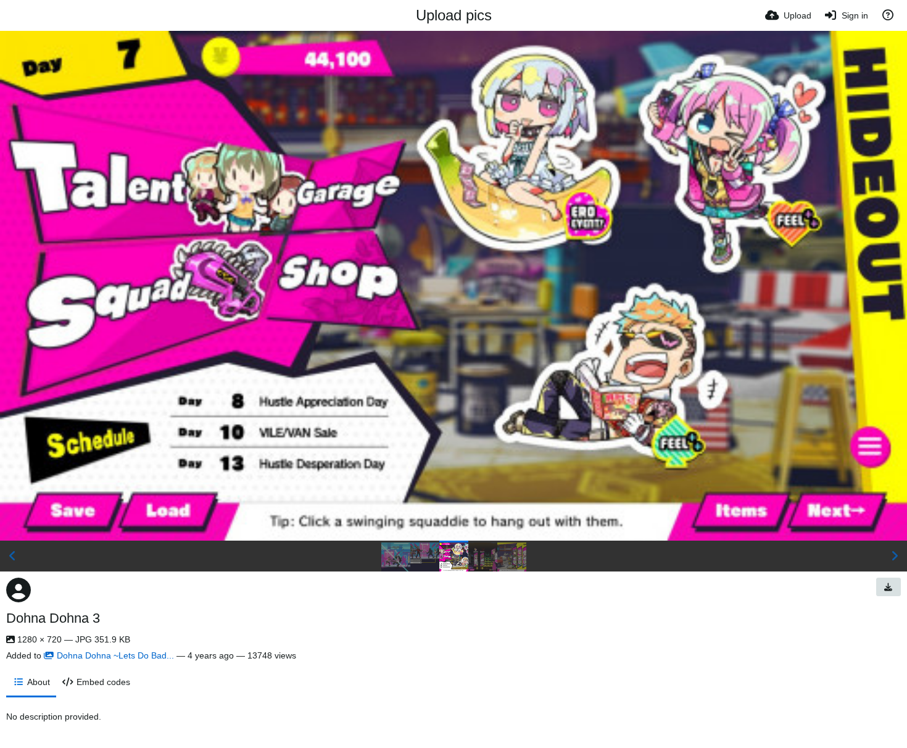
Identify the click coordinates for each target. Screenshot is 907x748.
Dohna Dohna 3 (53, 618)
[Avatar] (18, 590)
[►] (894, 556)
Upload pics (454, 15)
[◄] (12, 556)
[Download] (888, 587)
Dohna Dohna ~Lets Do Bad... (115, 655)
